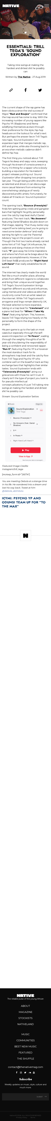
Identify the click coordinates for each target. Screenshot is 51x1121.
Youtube (33, 1072)
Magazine (25, 1012)
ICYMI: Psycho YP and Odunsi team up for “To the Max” (24, 502)
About (25, 1006)
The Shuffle (25, 1058)
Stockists (25, 1018)
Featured (25, 1052)
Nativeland (25, 1024)
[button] (25, 32)
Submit (40, 1097)
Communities (25, 1040)
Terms (32, 1117)
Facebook (17, 1072)
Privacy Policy (21, 1117)
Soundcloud (29, 1072)
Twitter (25, 1072)
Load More (25, 977)
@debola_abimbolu (12, 491)
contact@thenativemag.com (25, 1067)
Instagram (20, 1072)
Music (25, 1034)
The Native (24, 77)
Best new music (25, 1046)
